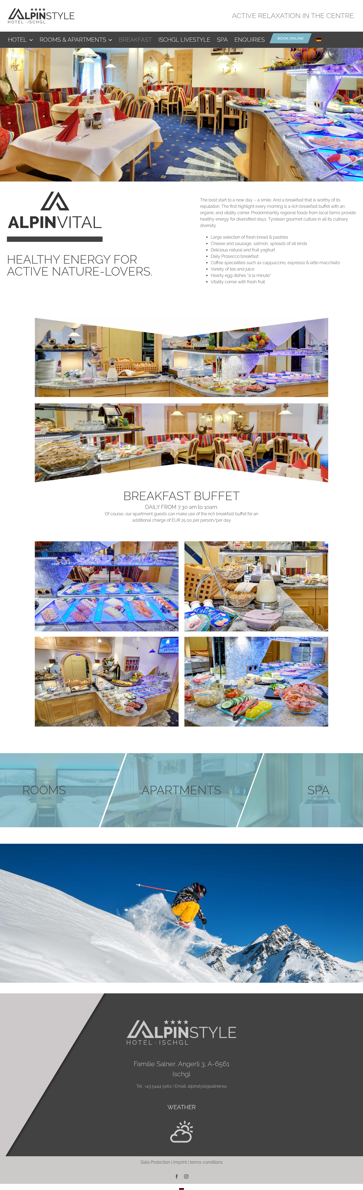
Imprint (180, 1162)
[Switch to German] (318, 40)
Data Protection (155, 1162)
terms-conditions (206, 1162)
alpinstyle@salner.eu (207, 1086)
